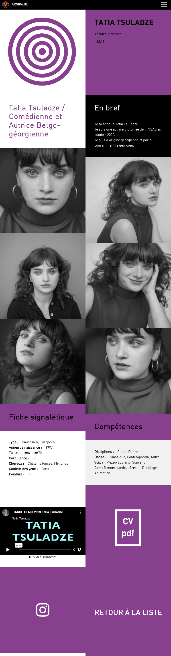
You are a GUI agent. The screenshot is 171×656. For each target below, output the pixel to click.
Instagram (42, 610)
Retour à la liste (128, 613)
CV (128, 527)
